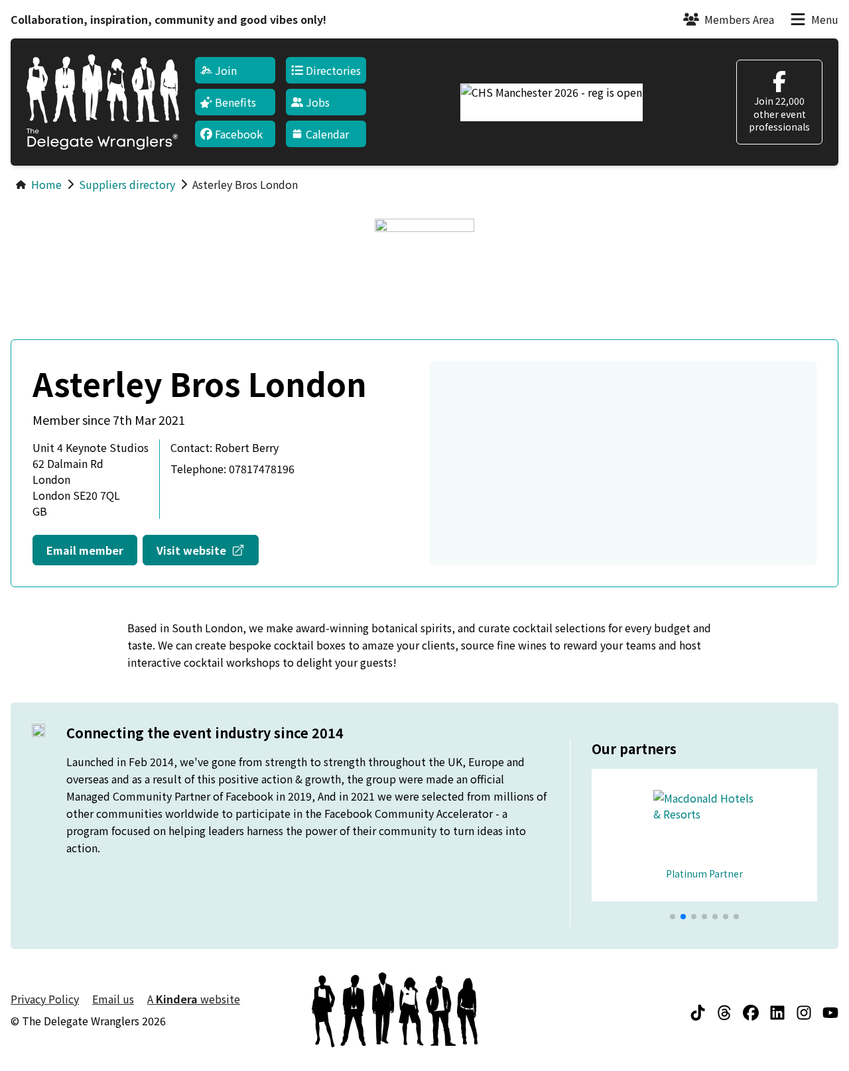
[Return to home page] (103, 102)
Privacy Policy (45, 999)
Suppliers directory (127, 184)
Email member (84, 550)
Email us (113, 999)
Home (46, 184)
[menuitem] (235, 70)
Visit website (208, 549)
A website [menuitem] (193, 999)
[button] (672, 916)
